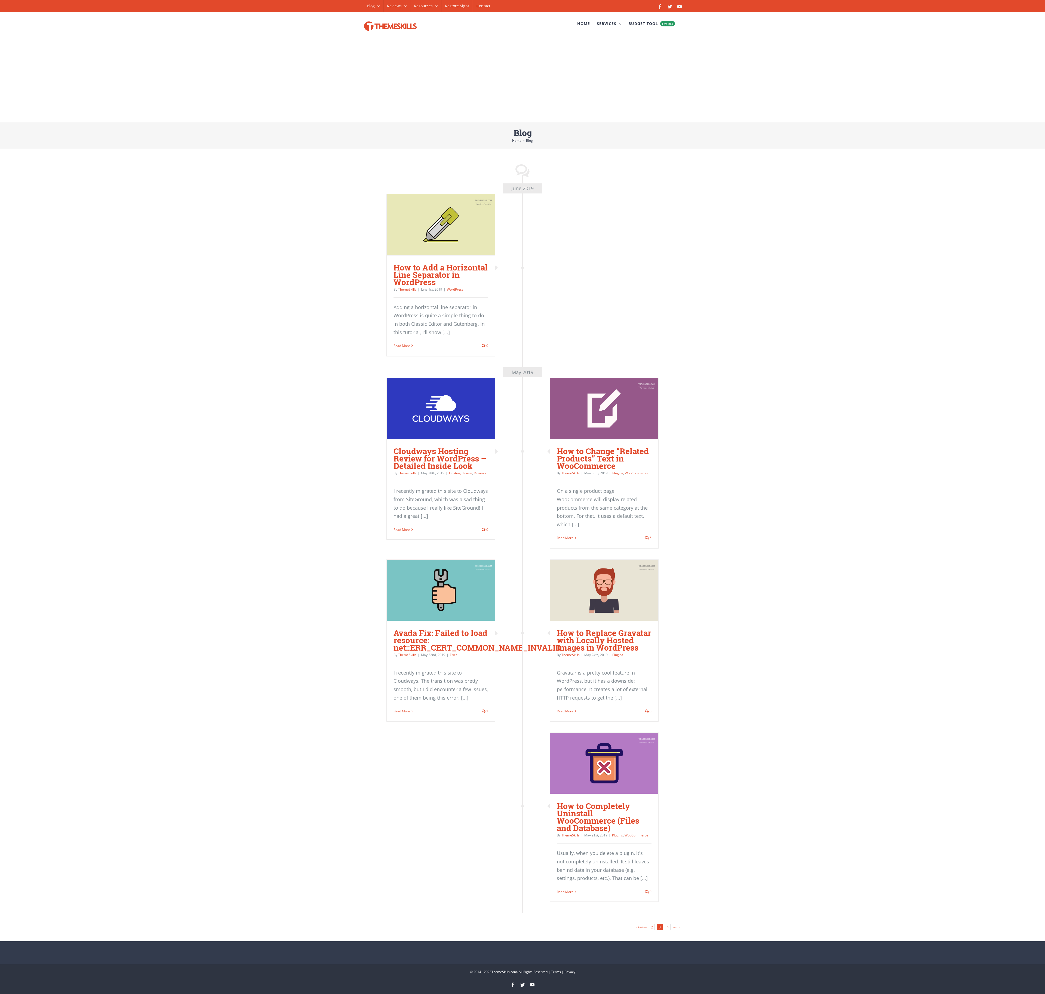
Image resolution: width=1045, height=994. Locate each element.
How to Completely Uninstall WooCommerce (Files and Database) (598, 817)
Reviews (480, 473)
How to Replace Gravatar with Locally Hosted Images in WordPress (604, 640)
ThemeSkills (407, 289)
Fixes (453, 655)
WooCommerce (636, 473)
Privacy (569, 972)
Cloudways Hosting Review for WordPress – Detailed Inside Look (440, 458)
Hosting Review (460, 473)
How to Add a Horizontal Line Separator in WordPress (441, 274)
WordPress (455, 289)
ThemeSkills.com (504, 972)
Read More (402, 345)
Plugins (617, 473)
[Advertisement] (522, 81)
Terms (556, 972)
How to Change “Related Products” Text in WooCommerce (603, 458)
